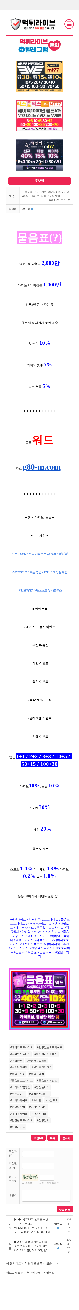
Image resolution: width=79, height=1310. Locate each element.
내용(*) (13, 1195)
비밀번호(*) (13, 1165)
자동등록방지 (13, 1179)
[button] (26, 209)
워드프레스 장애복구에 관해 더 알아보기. (32, 1272)
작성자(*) (13, 1153)
